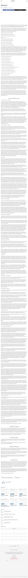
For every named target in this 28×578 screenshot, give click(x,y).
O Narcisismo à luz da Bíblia (4, 495)
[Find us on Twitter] (12, 546)
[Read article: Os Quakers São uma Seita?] (14, 502)
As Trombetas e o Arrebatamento (23, 505)
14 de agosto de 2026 (21, 506)
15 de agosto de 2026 (12, 506)
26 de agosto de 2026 (3, 496)
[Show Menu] (1, 1)
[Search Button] (26, 1)
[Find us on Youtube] (15, 546)
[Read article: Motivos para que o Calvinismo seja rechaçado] (14, 492)
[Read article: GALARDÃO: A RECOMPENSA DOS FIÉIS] (23, 492)
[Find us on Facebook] (10, 546)
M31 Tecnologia (24, 576)
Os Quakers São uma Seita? (13, 505)
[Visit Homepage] (14, 1)
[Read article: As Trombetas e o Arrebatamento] (23, 502)
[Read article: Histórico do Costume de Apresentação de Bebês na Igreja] (5, 502)
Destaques (4, 3)
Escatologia (5, 8)
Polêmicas (12, 8)
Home (1, 3)
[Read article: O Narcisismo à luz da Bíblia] (5, 492)
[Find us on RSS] (17, 546)
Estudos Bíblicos (9, 8)
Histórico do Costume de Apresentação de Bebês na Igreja (11, 519)
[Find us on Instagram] (15, 557)
